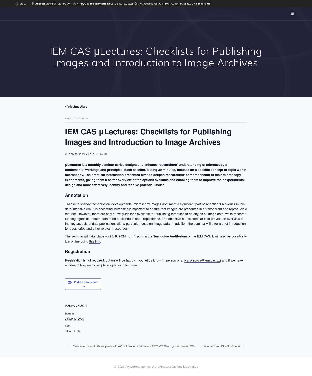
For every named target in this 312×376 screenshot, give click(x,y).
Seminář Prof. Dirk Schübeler (222, 346)
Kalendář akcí (202, 3)
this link (94, 241)
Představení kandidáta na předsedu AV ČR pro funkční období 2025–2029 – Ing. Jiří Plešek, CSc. (133, 346)
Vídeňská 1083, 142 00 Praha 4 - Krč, (65, 3)
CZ (24, 3)
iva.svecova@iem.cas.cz (202, 260)
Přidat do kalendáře (86, 282)
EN (21, 3)
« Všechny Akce (76, 106)
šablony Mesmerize (185, 367)
